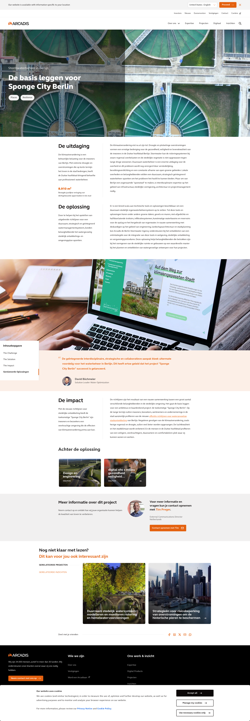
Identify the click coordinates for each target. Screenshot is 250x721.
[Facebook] (169, 634)
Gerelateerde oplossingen (16, 372)
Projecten (203, 23)
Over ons (172, 23)
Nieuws (188, 13)
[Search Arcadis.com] (240, 23)
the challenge (10, 353)
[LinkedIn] (174, 634)
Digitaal (217, 23)
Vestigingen (213, 13)
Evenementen (200, 13)
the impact (8, 366)
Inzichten (230, 23)
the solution (9, 359)
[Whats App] (190, 634)
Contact (224, 13)
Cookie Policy (104, 709)
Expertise (189, 23)
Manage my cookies (192, 703)
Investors (178, 13)
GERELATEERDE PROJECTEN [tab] (53, 565)
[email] (184, 634)
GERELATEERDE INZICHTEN (53, 572)
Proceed (226, 5)
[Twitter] (179, 634)
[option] (125, 304)
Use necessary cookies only (192, 713)
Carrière (234, 13)
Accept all (192, 693)
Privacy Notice (84, 709)
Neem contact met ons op (24, 678)
